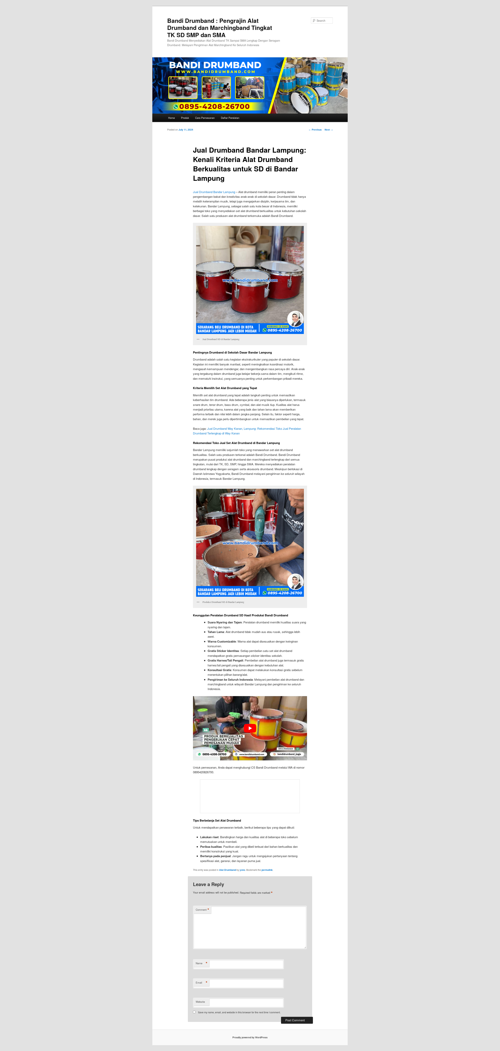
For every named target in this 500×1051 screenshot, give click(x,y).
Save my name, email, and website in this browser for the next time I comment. (239, 1012)
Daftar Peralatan (230, 118)
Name (201, 963)
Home (171, 118)
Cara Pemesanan (205, 118)
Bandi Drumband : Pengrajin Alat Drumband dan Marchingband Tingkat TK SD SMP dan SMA (219, 27)
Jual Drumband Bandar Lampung (214, 192)
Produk (185, 118)
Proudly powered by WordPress (250, 1037)
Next (329, 129)
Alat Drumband (227, 870)
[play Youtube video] (250, 728)
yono (242, 870)
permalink (267, 870)
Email (201, 982)
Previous (315, 129)
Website (200, 1002)
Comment (202, 910)
